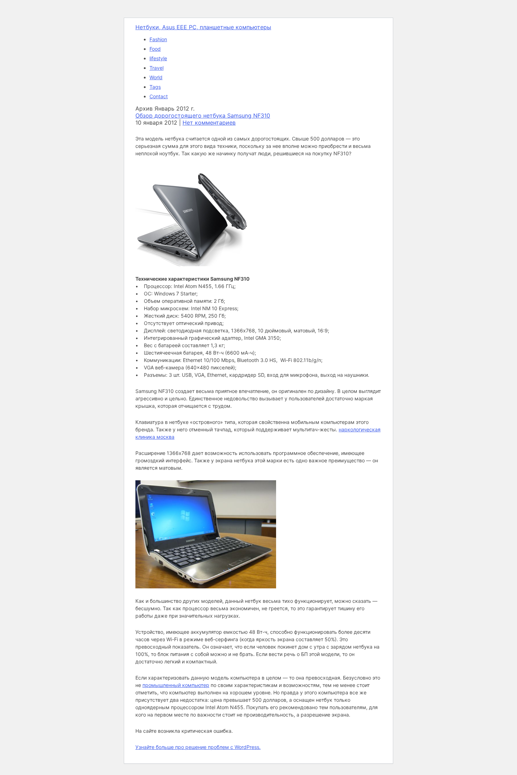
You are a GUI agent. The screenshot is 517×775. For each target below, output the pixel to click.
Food (155, 49)
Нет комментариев (209, 122)
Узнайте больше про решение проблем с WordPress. (198, 747)
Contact (158, 96)
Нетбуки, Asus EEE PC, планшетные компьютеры (203, 27)
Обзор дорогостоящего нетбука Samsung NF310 (202, 115)
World (155, 77)
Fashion (158, 39)
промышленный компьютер (175, 685)
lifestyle (158, 58)
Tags (155, 87)
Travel (156, 68)
